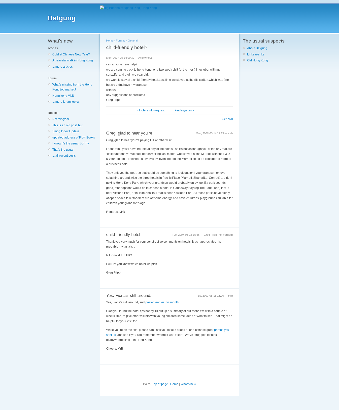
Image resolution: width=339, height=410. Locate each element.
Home (109, 40)
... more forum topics (65, 101)
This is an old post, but (67, 125)
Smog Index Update (65, 131)
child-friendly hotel (123, 234)
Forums (120, 40)
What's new (188, 384)
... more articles (62, 66)
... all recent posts (64, 155)
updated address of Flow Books (73, 137)
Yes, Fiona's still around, (128, 295)
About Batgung (257, 48)
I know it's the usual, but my (70, 143)
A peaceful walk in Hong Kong (72, 60)
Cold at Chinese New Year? (71, 54)
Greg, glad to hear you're (129, 133)
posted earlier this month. (162, 302)
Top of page (160, 384)
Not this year (60, 119)
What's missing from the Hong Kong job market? (72, 87)
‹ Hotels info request (151, 110)
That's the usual (62, 149)
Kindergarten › (184, 110)
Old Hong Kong (257, 60)
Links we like (256, 54)
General (132, 40)
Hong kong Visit (63, 95)
